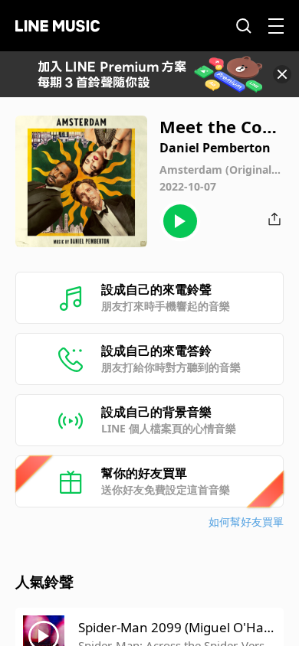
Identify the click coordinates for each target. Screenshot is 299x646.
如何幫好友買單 (246, 521)
